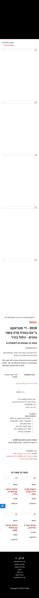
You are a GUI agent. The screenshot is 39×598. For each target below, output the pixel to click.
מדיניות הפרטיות (19, 562)
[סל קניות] (19, 29)
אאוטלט (8, 456)
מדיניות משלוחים (19, 577)
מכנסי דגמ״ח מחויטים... (30, 526)
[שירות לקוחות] (23, 558)
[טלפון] (19, 558)
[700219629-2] (19, 127)
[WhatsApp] (16, 558)
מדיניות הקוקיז (19, 567)
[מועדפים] (19, 19)
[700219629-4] (19, 232)
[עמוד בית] (19, 5)
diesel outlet (33, 459)
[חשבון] (19, 24)
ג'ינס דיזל (22, 459)
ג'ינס (29, 453)
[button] (36, 465)
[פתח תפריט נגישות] (2, 506)
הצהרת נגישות (19, 564)
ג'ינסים (21, 453)
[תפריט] (19, 35)
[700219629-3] (19, 180)
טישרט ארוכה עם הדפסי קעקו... (11, 527)
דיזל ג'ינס (14, 456)
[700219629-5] (19, 285)
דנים (27, 459)
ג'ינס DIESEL (22, 456)
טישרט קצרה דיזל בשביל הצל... (30, 491)
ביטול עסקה (19, 575)
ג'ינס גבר (30, 456)
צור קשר (19, 572)
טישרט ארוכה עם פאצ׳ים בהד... (11, 491)
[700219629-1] (19, 75)
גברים (25, 453)
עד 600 (16, 453)
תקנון (19, 570)
